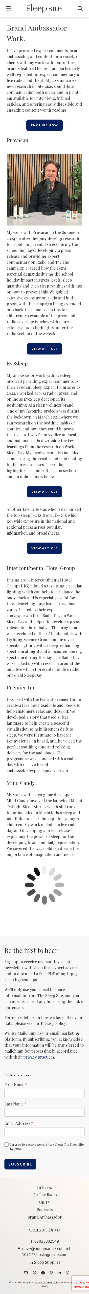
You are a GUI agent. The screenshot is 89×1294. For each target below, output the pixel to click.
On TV (44, 1202)
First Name (15, 1084)
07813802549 (46, 1241)
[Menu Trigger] (8, 8)
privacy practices (38, 1057)
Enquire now (44, 125)
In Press (44, 1187)
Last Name (15, 1103)
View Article (44, 349)
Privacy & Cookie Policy (47, 1282)
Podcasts (45, 1209)
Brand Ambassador (44, 1217)
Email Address (18, 1123)
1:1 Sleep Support (44, 1262)
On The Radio (44, 1194)
